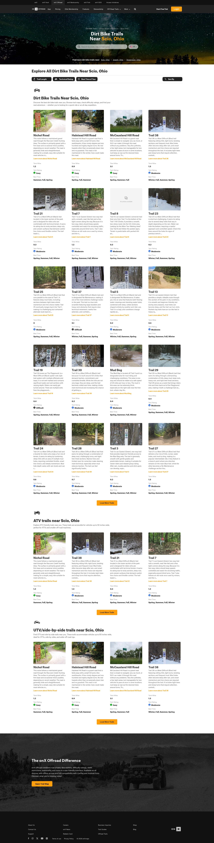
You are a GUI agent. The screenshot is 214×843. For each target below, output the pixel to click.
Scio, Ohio (105, 60)
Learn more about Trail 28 (88, 459)
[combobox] (103, 47)
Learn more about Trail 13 (164, 302)
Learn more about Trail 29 (164, 380)
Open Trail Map (42, 784)
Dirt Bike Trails (91, 29)
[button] (41, 79)
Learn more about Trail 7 (88, 224)
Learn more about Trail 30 (88, 380)
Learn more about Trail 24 (49, 459)
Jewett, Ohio (118, 60)
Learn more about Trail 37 (88, 302)
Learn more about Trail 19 (49, 380)
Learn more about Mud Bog (126, 380)
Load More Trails (107, 503)
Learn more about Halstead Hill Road (88, 146)
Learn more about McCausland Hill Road (126, 146)
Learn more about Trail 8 (126, 224)
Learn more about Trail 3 (126, 459)
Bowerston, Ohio (134, 60)
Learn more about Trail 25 (49, 302)
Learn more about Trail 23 (164, 224)
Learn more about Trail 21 (49, 224)
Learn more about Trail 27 (164, 459)
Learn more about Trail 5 (126, 302)
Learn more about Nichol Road (49, 146)
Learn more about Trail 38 (164, 146)
